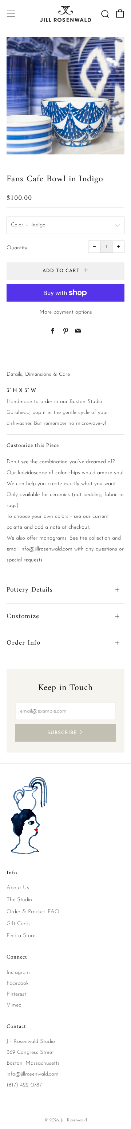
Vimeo (14, 1005)
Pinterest (16, 994)
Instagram (18, 972)
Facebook (18, 983)
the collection (95, 538)
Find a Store (21, 936)
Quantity (17, 248)
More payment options (65, 312)
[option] (65, 95)
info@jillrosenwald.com (46, 549)
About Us (18, 888)
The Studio (19, 900)
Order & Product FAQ (33, 912)
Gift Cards (19, 924)
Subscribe (62, 732)
